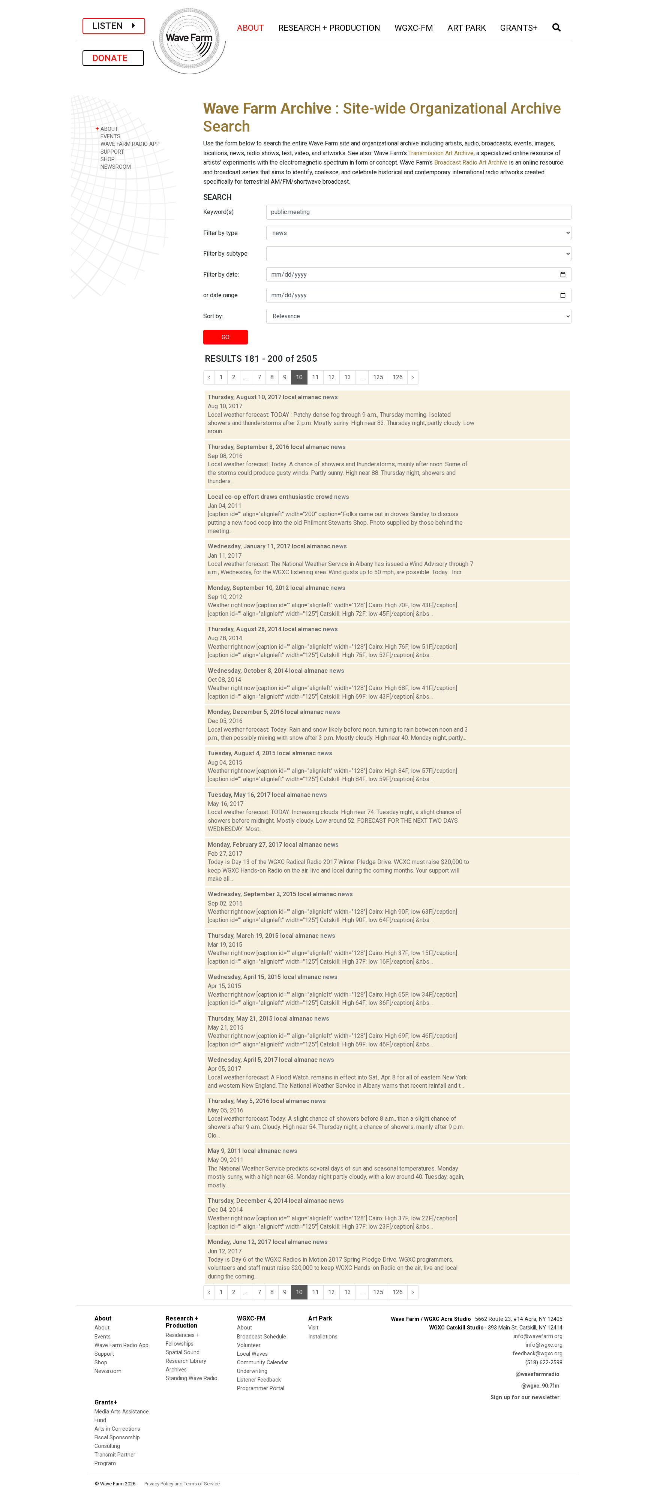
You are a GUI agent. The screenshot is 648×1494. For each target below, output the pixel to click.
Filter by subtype (225, 253)
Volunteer (249, 1345)
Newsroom (108, 1371)
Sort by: (213, 316)
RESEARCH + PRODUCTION (329, 27)
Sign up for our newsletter (525, 1397)
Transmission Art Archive (441, 153)
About (102, 1328)
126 (398, 377)
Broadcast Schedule (261, 1337)
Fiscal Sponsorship (117, 1437)
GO (226, 337)
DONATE (113, 58)
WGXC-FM (414, 27)
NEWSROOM (115, 167)
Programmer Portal (260, 1388)
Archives (176, 1370)
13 (347, 377)
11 (315, 377)
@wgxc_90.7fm (540, 1386)
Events (102, 1337)
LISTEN (112, 26)
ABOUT (251, 27)
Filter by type (220, 233)
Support (104, 1354)
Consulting (107, 1446)
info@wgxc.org (544, 1345)
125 (378, 377)
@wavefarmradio (538, 1374)
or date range (220, 295)
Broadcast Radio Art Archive (470, 162)
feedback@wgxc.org (537, 1353)
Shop (100, 1362)
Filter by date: (221, 274)
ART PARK (467, 27)
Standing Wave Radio (192, 1378)
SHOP (107, 159)
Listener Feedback (259, 1380)
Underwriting (252, 1371)
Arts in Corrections (117, 1429)
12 (331, 377)
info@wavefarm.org (538, 1336)
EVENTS (109, 136)
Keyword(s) (218, 212)
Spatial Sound (183, 1352)
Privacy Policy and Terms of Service (182, 1484)
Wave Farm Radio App (121, 1345)
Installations (323, 1337)
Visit (313, 1328)
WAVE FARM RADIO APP (129, 144)
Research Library (186, 1361)
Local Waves (252, 1354)
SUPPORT (111, 152)
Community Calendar (262, 1362)
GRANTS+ (519, 27)
